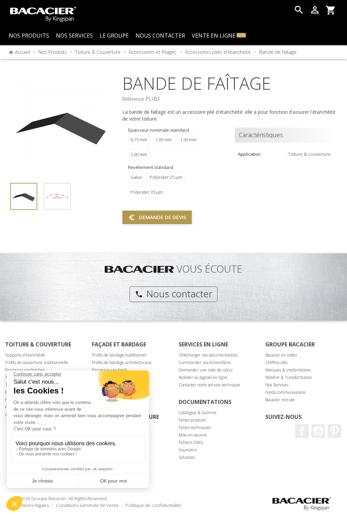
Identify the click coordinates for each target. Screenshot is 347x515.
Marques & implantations (288, 370)
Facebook (302, 431)
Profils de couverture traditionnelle (36, 362)
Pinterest (334, 431)
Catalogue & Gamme (198, 412)
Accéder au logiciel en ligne (203, 377)
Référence (133, 99)
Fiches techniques (195, 427)
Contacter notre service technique (209, 385)
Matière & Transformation (288, 377)
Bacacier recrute (280, 400)
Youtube (318, 431)
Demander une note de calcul (205, 370)
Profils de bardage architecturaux (121, 362)
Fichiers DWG (191, 442)
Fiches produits (192, 420)
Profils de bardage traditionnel (119, 355)
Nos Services (276, 385)
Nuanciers (188, 450)
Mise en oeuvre (193, 435)
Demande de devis (157, 217)
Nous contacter (173, 293)
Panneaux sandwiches (25, 370)
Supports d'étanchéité (25, 355)
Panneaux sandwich (109, 370)
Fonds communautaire (285, 392)
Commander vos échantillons (205, 362)
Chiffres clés (276, 362)
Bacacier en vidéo (281, 355)
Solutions (187, 457)
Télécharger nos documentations (208, 355)
